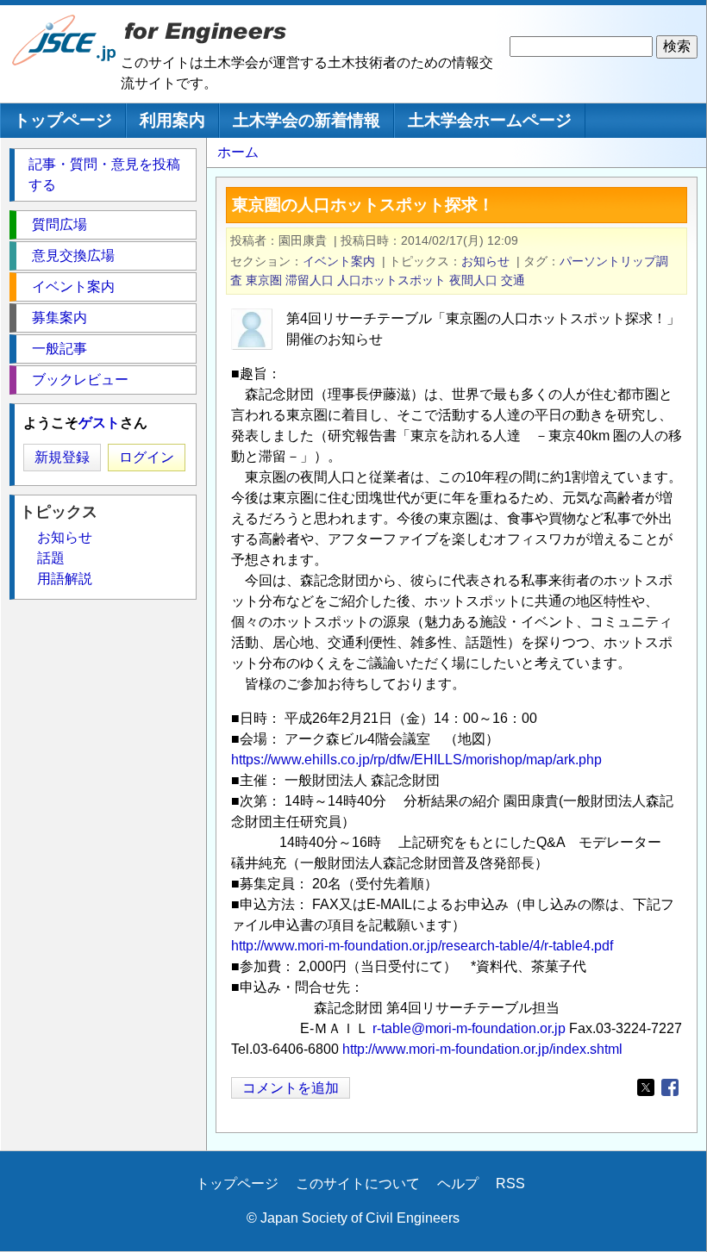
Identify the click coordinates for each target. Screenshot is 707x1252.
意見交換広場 (73, 255)
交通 (513, 280)
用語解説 (64, 578)
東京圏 (264, 280)
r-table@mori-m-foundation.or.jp (469, 1028)
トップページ (63, 120)
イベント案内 (339, 261)
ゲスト (99, 422)
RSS (510, 1183)
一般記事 (59, 348)
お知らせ (485, 261)
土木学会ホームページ (490, 120)
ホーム (238, 152)
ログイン (146, 457)
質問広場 (59, 224)
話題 (51, 558)
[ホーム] (65, 61)
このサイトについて (358, 1183)
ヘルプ (458, 1183)
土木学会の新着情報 (306, 120)
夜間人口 (473, 280)
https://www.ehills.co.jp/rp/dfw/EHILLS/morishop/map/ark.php (416, 759)
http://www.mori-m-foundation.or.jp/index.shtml (482, 1049)
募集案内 (59, 317)
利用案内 (172, 120)
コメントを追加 (290, 1088)
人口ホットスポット (391, 280)
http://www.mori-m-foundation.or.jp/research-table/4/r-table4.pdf (422, 945)
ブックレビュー (80, 379)
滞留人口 (309, 280)
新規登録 (62, 457)
